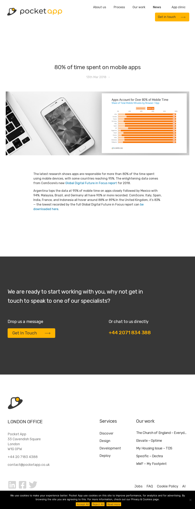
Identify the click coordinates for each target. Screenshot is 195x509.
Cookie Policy (167, 486)
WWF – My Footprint (151, 464)
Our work (139, 7)
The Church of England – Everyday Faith (161, 433)
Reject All (98, 504)
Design (104, 441)
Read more (113, 504)
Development (110, 448)
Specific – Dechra (149, 456)
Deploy (105, 456)
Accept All (83, 504)
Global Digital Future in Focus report (91, 183)
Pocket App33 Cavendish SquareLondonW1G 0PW (24, 441)
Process (119, 7)
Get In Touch (24, 333)
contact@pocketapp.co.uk (29, 465)
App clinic (178, 7)
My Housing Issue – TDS (154, 448)
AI (183, 486)
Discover (106, 433)
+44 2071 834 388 (130, 333)
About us (99, 7)
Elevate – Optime (149, 441)
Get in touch (167, 17)
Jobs (138, 486)
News (157, 7)
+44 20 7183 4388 (23, 457)
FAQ (149, 486)
